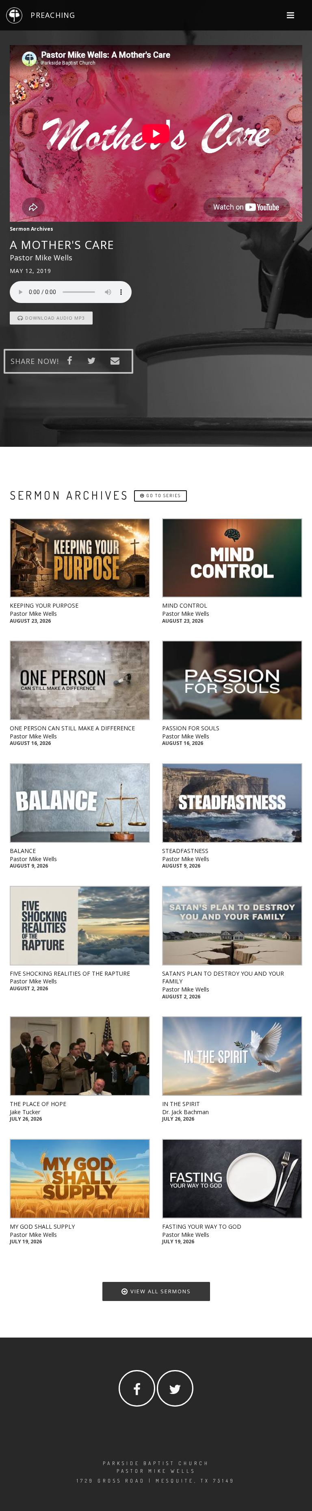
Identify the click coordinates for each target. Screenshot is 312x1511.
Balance (23, 851)
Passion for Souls (190, 728)
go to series (163, 495)
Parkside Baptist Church (156, 1463)
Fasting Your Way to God (201, 1226)
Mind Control (184, 605)
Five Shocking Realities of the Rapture (70, 973)
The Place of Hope (38, 1104)
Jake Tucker (25, 1112)
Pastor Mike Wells (33, 613)
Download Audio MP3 (54, 318)
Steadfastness (185, 851)
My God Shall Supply (42, 1226)
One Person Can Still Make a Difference (72, 728)
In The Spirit (181, 1104)
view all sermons (159, 1291)
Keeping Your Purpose (44, 605)
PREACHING (52, 15)
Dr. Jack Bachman (185, 1112)
